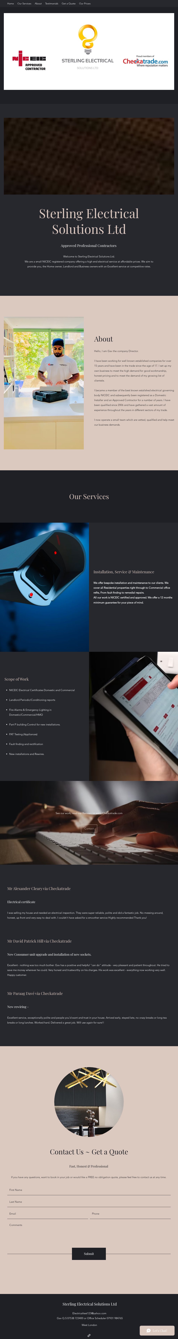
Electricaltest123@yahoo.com (89, 1313)
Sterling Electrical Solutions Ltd (90, 1304)
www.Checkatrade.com (109, 813)
